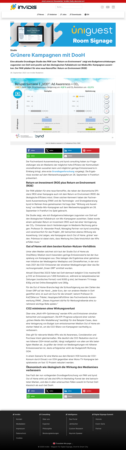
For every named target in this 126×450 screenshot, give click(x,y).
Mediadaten (20, 424)
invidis (17, 414)
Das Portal (73, 419)
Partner (98, 429)
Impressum (20, 429)
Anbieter (53, 14)
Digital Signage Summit (103, 414)
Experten (46, 424)
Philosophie (47, 429)
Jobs (64, 14)
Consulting (45, 414)
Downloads (76, 14)
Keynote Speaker (75, 433)
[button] (35, 150)
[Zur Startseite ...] (24, 7)
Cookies (19, 438)
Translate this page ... (64, 443)
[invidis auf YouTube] (107, 7)
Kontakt (19, 419)
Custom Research (76, 429)
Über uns (46, 419)
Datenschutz (21, 433)
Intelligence (72, 414)
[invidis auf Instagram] (102, 7)
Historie (99, 419)
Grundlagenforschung (63, 171)
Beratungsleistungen (51, 433)
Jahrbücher (73, 424)
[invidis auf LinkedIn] (113, 7)
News (41, 14)
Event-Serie (100, 424)
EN (88, 14)
